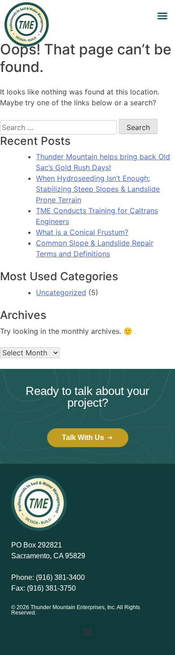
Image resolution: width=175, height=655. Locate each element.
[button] (162, 16)
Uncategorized (61, 292)
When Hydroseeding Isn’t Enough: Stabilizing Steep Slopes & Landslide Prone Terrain (98, 189)
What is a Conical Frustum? (82, 232)
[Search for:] (58, 127)
